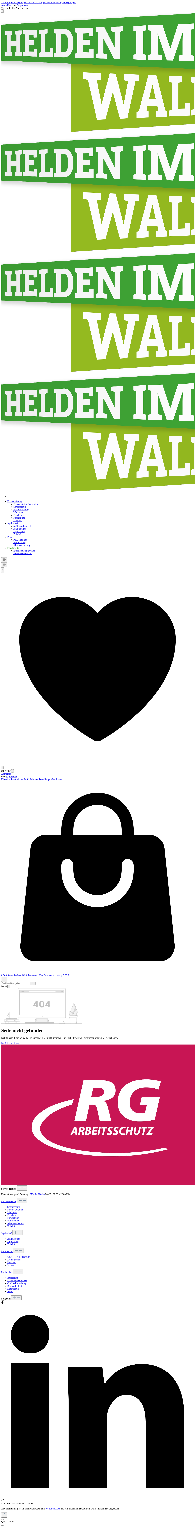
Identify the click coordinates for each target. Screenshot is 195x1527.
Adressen (34, 779)
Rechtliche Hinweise (17, 1280)
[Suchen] (2, 570)
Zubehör (11, 1226)
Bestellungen (45, 779)
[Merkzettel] (97, 764)
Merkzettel (57, 779)
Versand (11, 1265)
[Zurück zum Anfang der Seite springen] (4, 1515)
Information (7, 1251)
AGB (10, 1291)
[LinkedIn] (97, 1497)
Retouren (11, 1262)
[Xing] (2, 1500)
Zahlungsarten (14, 1259)
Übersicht (6, 779)
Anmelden (6, 5)
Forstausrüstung (9, 1201)
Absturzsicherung (15, 1223)
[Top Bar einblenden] (4, 979)
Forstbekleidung (15, 1209)
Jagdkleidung (13, 1238)
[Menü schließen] (12, 770)
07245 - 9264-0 (37, 1194)
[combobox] (15, 983)
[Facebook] (2, 1304)
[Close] (2, 1525)
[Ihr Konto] (2, 767)
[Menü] (4, 559)
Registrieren (22, 5)
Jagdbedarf (6, 1233)
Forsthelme (12, 1215)
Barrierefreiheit (14, 1286)
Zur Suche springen (37, 2)
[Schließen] (2, 1519)
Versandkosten (53, 1508)
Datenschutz (13, 1288)
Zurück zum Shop (10, 1043)
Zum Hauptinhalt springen (14, 2)
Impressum (12, 1277)
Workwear (12, 1212)
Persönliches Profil (20, 779)
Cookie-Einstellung (16, 1283)
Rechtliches (7, 1272)
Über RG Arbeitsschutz (18, 1257)
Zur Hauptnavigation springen (61, 2)
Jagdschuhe (12, 1241)
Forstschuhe (13, 1218)
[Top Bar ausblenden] (2, 11)
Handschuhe (13, 1220)
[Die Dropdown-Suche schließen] (34, 983)
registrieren (11, 776)
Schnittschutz (13, 1207)
